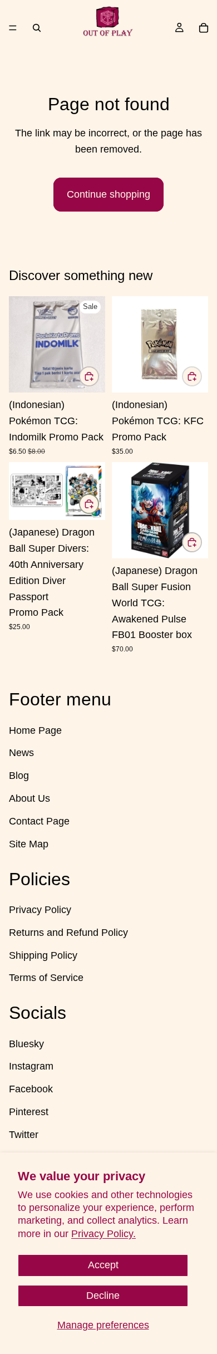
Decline (103, 1295)
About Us (29, 798)
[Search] (36, 28)
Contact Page (39, 821)
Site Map (28, 844)
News (21, 752)
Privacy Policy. (103, 1233)
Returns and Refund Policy (68, 932)
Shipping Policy (43, 955)
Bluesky (26, 1043)
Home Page (35, 730)
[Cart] (203, 28)
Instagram (31, 1066)
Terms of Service (46, 977)
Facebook (31, 1089)
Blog (19, 775)
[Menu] (13, 28)
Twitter (23, 1134)
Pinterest (28, 1111)
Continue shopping (108, 194)
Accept (103, 1264)
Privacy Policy (40, 909)
